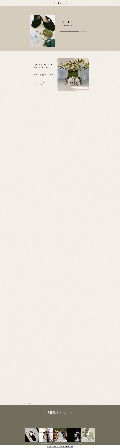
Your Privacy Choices (64, 446)
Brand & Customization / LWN (45, 443)
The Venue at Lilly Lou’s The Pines (42, 66)
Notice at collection (52, 446)
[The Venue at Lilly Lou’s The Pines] (73, 74)
